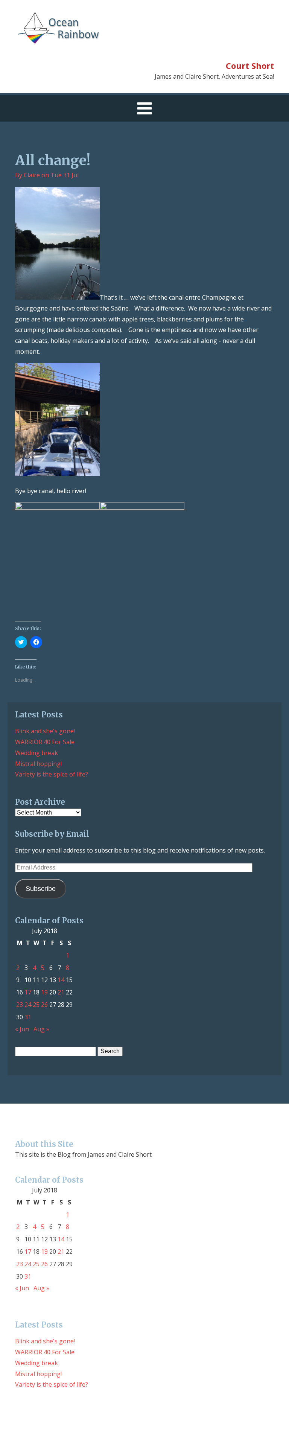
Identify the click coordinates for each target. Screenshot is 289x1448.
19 (44, 992)
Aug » (41, 1029)
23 (19, 1004)
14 (61, 980)
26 (44, 1004)
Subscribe (41, 888)
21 (61, 992)
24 (27, 1004)
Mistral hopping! (38, 764)
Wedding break (36, 753)
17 (27, 992)
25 (36, 1004)
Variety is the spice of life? (51, 774)
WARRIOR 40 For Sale (45, 742)
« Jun (22, 1029)
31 (27, 1017)
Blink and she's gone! (45, 731)
